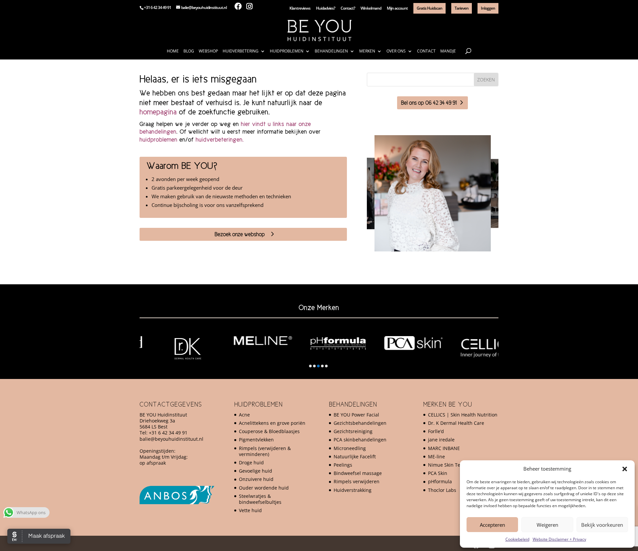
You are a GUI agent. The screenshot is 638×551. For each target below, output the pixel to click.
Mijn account (397, 8)
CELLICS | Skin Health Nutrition (462, 415)
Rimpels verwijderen (356, 481)
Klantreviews (299, 8)
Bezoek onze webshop (240, 234)
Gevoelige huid (255, 471)
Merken (367, 51)
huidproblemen (158, 139)
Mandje (448, 51)
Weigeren (547, 524)
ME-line (436, 456)
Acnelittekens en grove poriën (272, 423)
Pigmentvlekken (256, 439)
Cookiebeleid (517, 539)
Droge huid (251, 462)
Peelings (343, 465)
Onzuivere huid (256, 479)
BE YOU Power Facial (356, 415)
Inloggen (488, 8)
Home (173, 51)
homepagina (158, 112)
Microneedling (350, 448)
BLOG (188, 51)
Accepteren (492, 524)
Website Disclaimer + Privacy (559, 539)
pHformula (440, 481)
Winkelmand (371, 8)
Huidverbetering (241, 51)
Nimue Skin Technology (454, 465)
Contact (426, 51)
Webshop (208, 51)
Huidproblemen (286, 51)
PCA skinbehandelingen (360, 439)
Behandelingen (331, 51)
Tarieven (462, 8)
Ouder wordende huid (264, 488)
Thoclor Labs (442, 490)
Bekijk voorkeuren (602, 524)
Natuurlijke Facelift (355, 456)
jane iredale (441, 439)
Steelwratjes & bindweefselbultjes (260, 499)
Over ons (396, 51)
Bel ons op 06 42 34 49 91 (429, 103)
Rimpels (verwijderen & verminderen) (265, 451)
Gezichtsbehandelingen (360, 423)
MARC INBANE (444, 448)
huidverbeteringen (219, 139)
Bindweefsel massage (358, 473)
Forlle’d (436, 431)
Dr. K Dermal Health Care (456, 423)
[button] (624, 469)
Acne (244, 415)
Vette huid (250, 510)
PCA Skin (437, 473)
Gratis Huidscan (429, 8)
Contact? (348, 8)
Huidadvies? (325, 8)
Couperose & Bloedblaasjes (269, 431)
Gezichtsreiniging (353, 431)
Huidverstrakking (353, 490)
